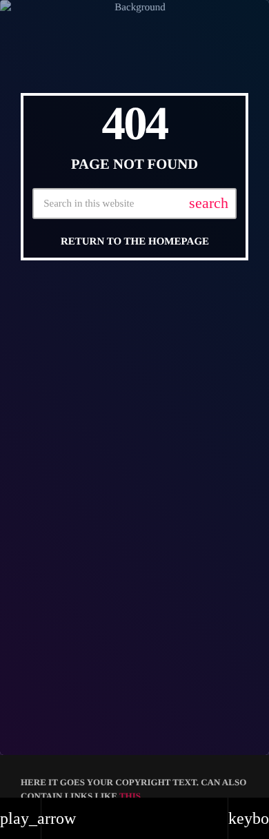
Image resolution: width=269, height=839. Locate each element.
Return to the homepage (135, 241)
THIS (130, 796)
